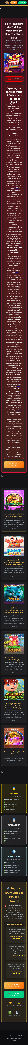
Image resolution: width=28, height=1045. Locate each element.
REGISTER (22, 2)
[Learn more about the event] (14, 11)
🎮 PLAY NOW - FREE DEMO (14, 994)
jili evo (16, 188)
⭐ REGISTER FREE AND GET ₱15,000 (14, 985)
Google (14, 1040)
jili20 (16, 272)
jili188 (19, 411)
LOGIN (14, 2)
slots (12, 153)
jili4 (20, 245)
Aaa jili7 (19, 386)
